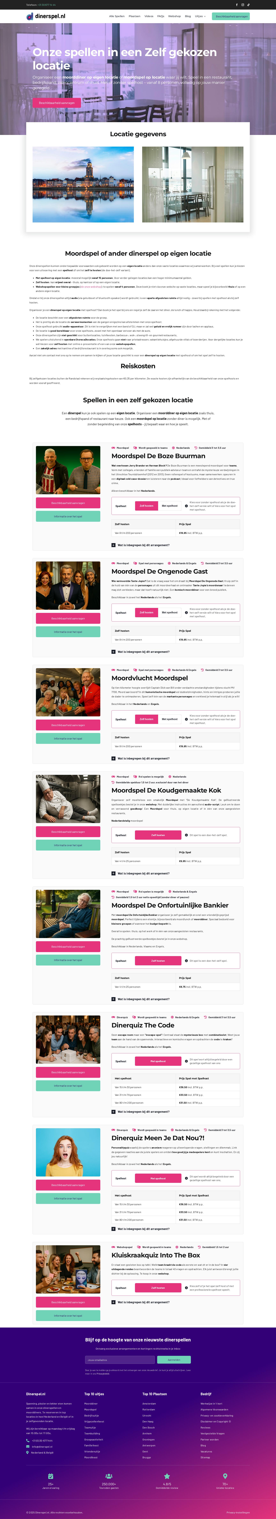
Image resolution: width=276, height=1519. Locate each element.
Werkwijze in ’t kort (211, 1403)
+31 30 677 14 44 (47, 4)
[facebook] (237, 5)
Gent (145, 1451)
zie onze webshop (91, 286)
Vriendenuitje (92, 1451)
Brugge (146, 1457)
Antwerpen (148, 1445)
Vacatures (206, 1451)
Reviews (206, 1427)
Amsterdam (149, 1403)
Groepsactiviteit (93, 1439)
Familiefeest (91, 1445)
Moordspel (90, 1409)
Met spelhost (169, 505)
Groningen (148, 1439)
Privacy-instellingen (238, 1512)
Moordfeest (91, 1457)
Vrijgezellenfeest (94, 1421)
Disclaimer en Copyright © (216, 1421)
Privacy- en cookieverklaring (217, 1415)
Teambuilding (92, 1433)
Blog (203, 1445)
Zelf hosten (146, 505)
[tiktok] (248, 5)
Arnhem (147, 1433)
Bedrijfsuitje (91, 1415)
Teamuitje (90, 1427)
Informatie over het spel (68, 516)
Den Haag (147, 1421)
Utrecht (146, 1415)
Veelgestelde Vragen (213, 1433)
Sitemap (205, 1457)
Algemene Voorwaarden (214, 1409)
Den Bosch (148, 1427)
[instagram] (242, 5)
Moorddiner (91, 1403)
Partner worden (210, 1439)
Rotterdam (148, 1409)
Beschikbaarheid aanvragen (68, 502)
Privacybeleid (103, 1373)
